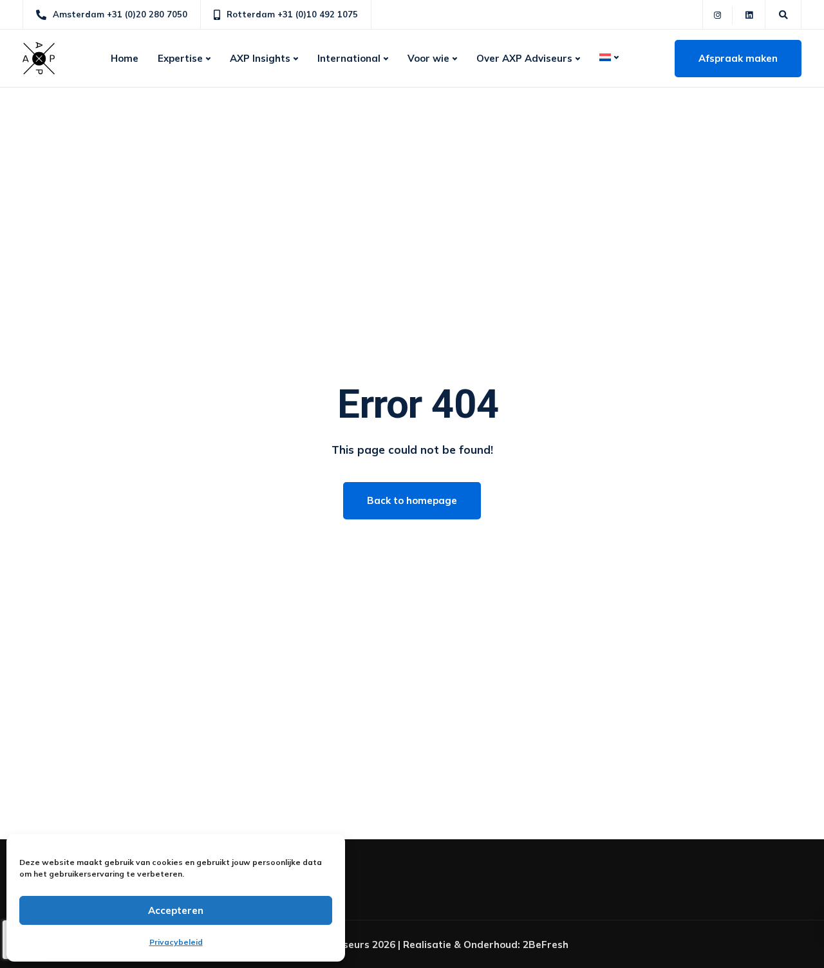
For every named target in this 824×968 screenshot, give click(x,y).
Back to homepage (412, 500)
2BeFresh (545, 944)
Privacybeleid (176, 942)
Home (124, 58)
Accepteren (175, 910)
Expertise (180, 58)
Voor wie (428, 58)
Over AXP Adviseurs (524, 58)
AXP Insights (260, 58)
